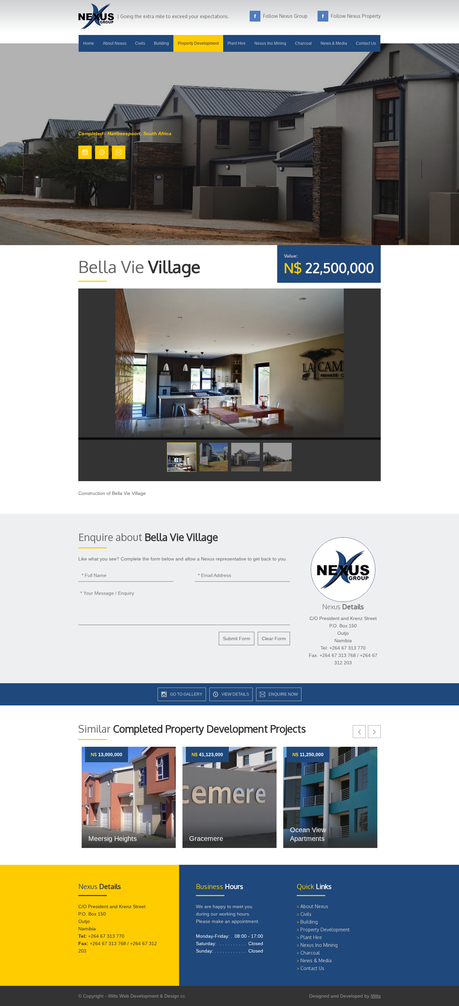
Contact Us (366, 43)
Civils (140, 43)
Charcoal (303, 43)
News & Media (334, 43)
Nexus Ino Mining (270, 43)
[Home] (96, 28)
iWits (376, 996)
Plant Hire (236, 43)
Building (161, 43)
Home (88, 43)
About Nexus (114, 43)
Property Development (198, 43)
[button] (359, 731)
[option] (129, 797)
